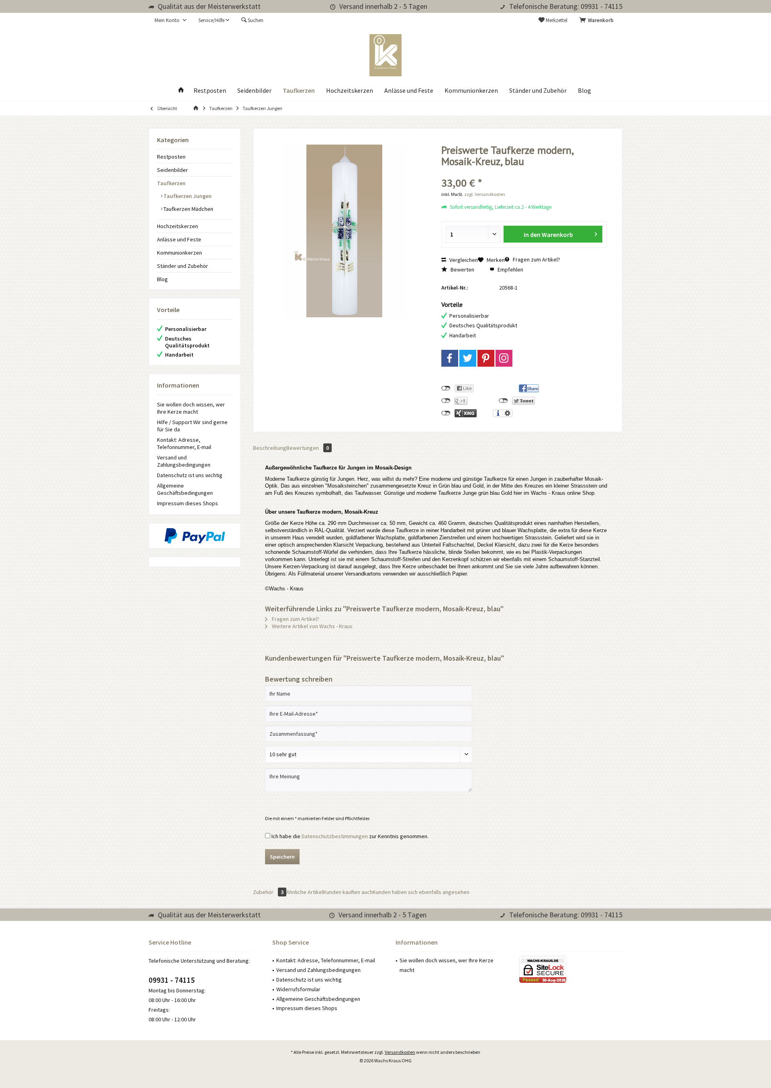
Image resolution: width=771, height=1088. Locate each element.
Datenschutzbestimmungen (335, 836)
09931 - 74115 (172, 980)
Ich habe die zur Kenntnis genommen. (349, 836)
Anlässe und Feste (179, 239)
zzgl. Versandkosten (484, 194)
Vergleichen (463, 259)
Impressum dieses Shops (187, 503)
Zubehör (268, 892)
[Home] (181, 90)
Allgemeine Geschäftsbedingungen (185, 489)
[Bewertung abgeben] (524, 172)
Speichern (282, 856)
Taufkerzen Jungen (187, 196)
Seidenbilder (172, 170)
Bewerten (461, 269)
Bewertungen (307, 447)
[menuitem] (597, 20)
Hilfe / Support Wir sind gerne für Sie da (192, 425)
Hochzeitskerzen (177, 226)
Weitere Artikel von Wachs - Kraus (312, 626)
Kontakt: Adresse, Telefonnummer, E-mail (184, 443)
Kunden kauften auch (348, 892)
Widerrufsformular (298, 989)
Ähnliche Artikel (304, 892)
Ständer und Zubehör (182, 265)
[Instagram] (504, 358)
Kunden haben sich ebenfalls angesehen (421, 892)
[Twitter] (467, 358)
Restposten (171, 156)
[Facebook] (449, 358)
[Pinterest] (485, 358)
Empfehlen (509, 269)
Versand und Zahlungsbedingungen (183, 461)
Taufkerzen (171, 183)
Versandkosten (400, 1052)
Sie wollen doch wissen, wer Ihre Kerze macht (191, 408)
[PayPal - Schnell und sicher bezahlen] (195, 535)
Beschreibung (269, 447)
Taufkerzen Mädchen (187, 208)
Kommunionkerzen (179, 252)
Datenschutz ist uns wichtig (189, 475)
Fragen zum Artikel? (536, 259)
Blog (162, 279)
